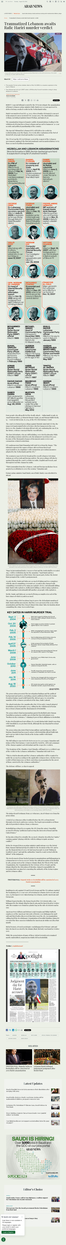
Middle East (17, 13)
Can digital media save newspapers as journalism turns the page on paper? (27, 1122)
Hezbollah (23, 1035)
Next (59, 52)
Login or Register (8, 1232)
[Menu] (2, 2)
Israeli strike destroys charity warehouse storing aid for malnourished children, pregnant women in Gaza (24, 1098)
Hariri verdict (24, 1038)
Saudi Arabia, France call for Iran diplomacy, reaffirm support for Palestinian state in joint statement (27, 1198)
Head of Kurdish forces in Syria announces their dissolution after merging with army (27, 1090)
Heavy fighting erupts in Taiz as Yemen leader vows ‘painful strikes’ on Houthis (26, 1114)
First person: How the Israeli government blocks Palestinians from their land (27, 1209)
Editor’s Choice (12, 1038)
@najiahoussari (17, 946)
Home (5, 18)
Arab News (10, 1)
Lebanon (14, 1035)
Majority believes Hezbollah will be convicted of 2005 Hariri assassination (39, 881)
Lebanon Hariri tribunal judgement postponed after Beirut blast (44, 1068)
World (8, 1195)
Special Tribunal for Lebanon (49, 1035)
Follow (57, 100)
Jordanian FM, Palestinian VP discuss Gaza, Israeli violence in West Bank (32, 13)
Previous (6, 52)
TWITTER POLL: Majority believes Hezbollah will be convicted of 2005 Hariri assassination (19, 1068)
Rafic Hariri (34, 1035)
